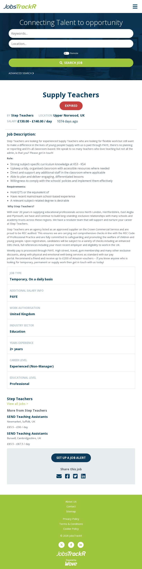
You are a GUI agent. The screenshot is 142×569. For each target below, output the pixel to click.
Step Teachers (22, 115)
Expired (71, 106)
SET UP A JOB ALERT (71, 458)
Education (17, 331)
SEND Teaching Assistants (27, 417)
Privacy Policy (71, 519)
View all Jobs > (17, 404)
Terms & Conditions (71, 524)
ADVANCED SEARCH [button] (20, 73)
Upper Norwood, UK (69, 115)
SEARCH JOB (73, 63)
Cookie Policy (71, 528)
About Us (71, 501)
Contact (71, 506)
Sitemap (71, 511)
